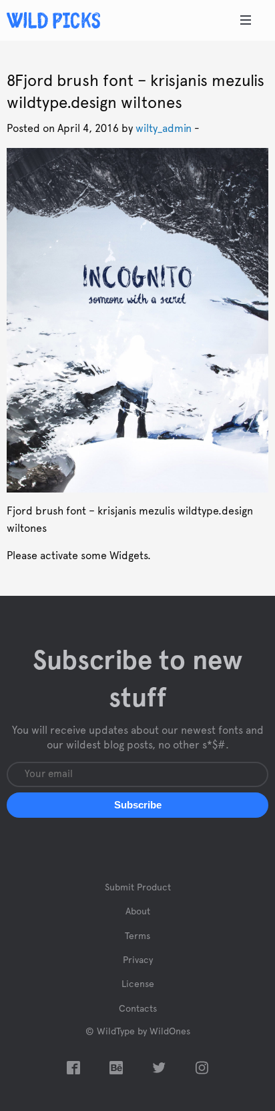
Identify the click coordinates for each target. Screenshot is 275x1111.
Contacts (138, 1009)
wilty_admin (163, 128)
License (137, 984)
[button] (137, 805)
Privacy (138, 960)
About (137, 911)
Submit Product (138, 887)
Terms (137, 936)
